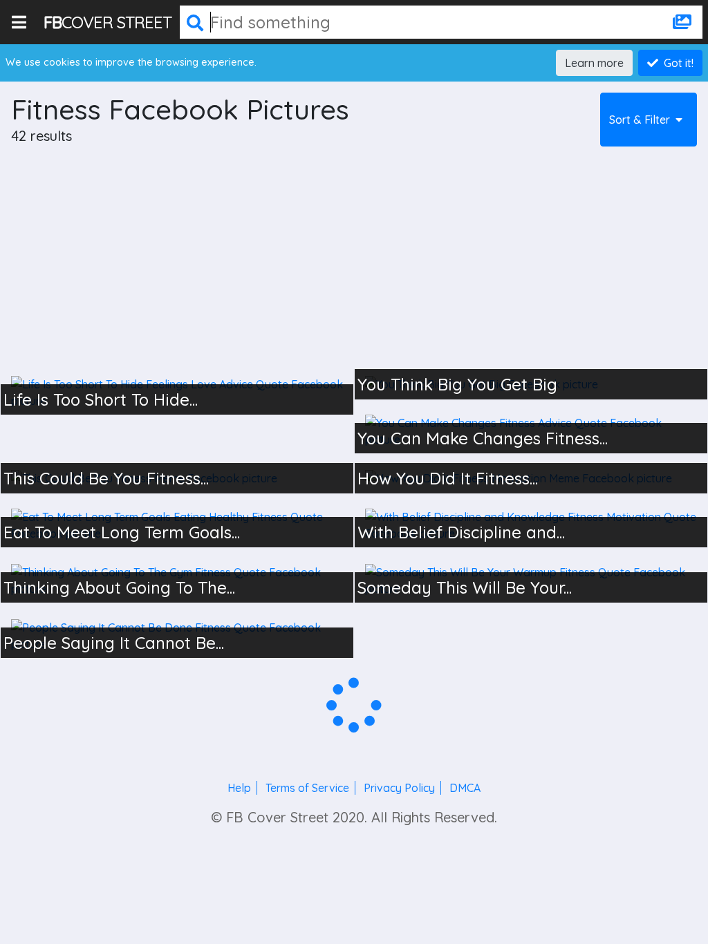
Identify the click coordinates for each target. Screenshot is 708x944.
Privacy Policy (399, 788)
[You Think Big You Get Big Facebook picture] (531, 384)
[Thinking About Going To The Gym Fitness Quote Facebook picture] (177, 580)
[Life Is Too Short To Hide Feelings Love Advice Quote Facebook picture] (177, 392)
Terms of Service (307, 788)
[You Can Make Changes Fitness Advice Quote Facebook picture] (531, 431)
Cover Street (107, 22)
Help (239, 788)
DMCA (465, 788)
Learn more (594, 63)
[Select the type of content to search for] (682, 22)
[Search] (195, 22)
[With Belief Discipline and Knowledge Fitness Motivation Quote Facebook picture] (531, 525)
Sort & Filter (639, 119)
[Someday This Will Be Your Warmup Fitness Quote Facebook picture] (531, 580)
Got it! (678, 63)
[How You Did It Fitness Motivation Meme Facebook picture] (531, 478)
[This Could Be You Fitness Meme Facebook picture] (177, 478)
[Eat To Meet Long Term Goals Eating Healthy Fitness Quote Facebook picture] (177, 525)
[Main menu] (22, 22)
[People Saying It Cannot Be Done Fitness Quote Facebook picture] (177, 635)
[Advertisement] (354, 261)
